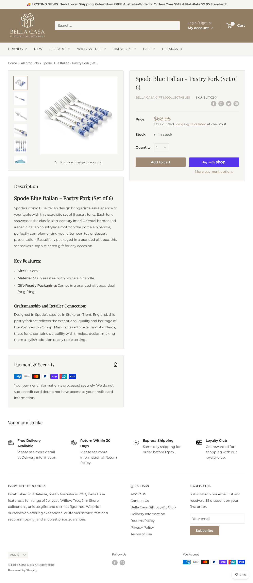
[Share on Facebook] (213, 103)
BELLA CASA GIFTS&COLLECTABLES (163, 97)
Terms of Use (141, 534)
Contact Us (139, 501)
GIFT (147, 49)
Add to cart (160, 162)
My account (199, 28)
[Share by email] (236, 103)
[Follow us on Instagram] (122, 562)
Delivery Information (147, 514)
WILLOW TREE (89, 49)
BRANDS (15, 49)
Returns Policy (142, 521)
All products (30, 63)
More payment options (214, 171)
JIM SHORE (122, 49)
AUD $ (14, 554)
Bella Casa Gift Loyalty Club (153, 507)
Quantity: (143, 147)
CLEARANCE (172, 49)
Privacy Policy (142, 527)
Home (12, 63)
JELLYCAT (58, 49)
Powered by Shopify (22, 570)
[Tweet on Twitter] (228, 103)
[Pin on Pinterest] (221, 103)
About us (137, 494)
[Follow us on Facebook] (115, 562)
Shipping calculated (190, 124)
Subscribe (204, 531)
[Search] (175, 25)
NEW (38, 49)
